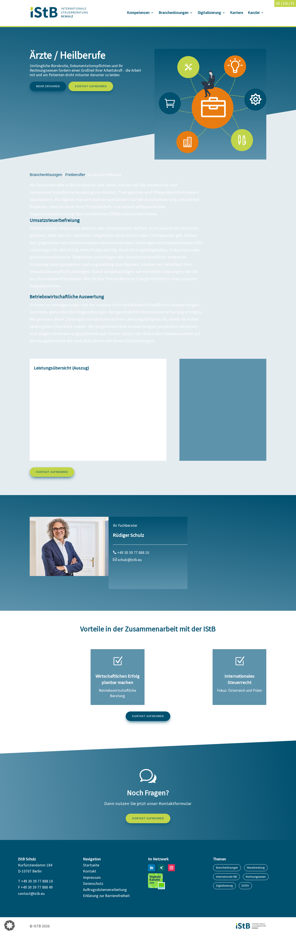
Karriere (236, 13)
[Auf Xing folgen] (161, 867)
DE (278, 3)
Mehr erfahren (48, 86)
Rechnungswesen (256, 876)
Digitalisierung (209, 13)
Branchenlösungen (174, 13)
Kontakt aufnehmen (91, 86)
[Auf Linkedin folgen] (151, 867)
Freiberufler (75, 175)
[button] (9, 925)
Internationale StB (226, 876)
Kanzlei (254, 13)
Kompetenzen (138, 13)
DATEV (245, 885)
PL (293, 3)
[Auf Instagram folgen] (171, 867)
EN (285, 3)
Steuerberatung (256, 867)
